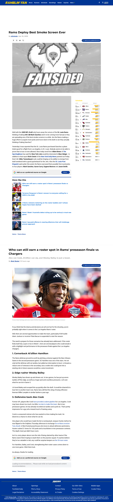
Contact (58, 486)
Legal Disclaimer (18, 492)
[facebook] (99, 2)
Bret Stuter (15, 261)
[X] (103, 2)
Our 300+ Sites (77, 486)
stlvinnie (14, 36)
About (14, 486)
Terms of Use (77, 489)
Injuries (66, 2)
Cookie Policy (96, 489)
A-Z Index (58, 492)
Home (14, 234)
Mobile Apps (95, 486)
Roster (60, 2)
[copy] (23, 40)
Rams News (22, 234)
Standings (52, 2)
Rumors (36, 2)
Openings (34, 486)
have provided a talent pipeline (44, 402)
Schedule (44, 2)
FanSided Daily (17, 489)
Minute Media (12, 497)
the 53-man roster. (61, 440)
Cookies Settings (78, 492)
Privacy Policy (60, 489)
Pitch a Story (35, 489)
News (30, 2)
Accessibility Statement (39, 492)
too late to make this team (47, 404)
